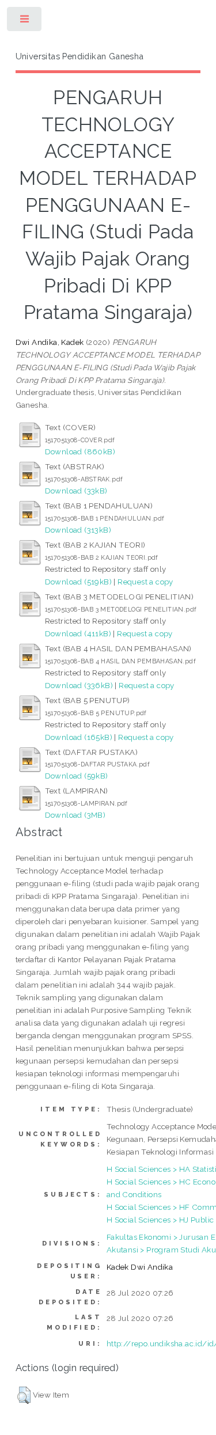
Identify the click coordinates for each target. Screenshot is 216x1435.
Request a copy (145, 581)
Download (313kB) (78, 529)
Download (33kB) (76, 490)
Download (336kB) (79, 685)
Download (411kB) (78, 633)
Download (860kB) (80, 451)
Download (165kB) (78, 737)
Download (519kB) (78, 581)
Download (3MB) (75, 814)
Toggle (25, 21)
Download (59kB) (76, 775)
